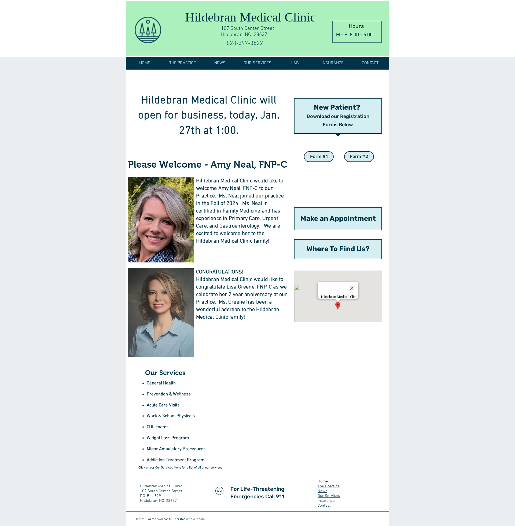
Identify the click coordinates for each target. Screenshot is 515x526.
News (322, 491)
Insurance (326, 500)
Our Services (164, 468)
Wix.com (199, 519)
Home (323, 481)
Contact (324, 505)
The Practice (329, 486)
